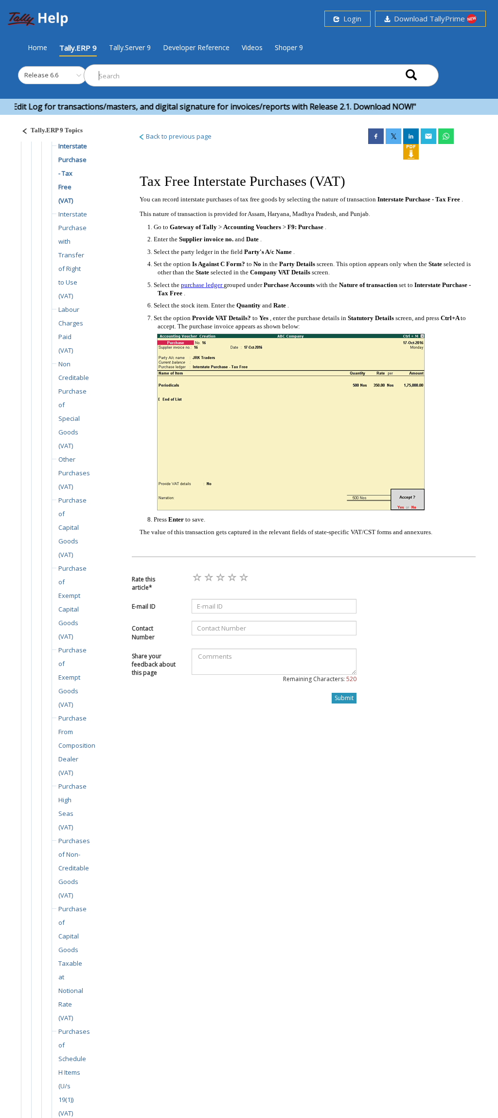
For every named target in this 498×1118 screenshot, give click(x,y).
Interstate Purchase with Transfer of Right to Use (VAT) (72, 255)
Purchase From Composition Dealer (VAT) (76, 745)
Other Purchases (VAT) (74, 473)
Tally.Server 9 (130, 47)
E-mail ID (144, 606)
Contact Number (143, 632)
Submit (344, 698)
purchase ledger (202, 285)
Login (350, 18)
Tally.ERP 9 (78, 48)
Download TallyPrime (428, 18)
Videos (252, 47)
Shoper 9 (289, 47)
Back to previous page (178, 136)
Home (37, 47)
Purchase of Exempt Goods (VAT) (72, 677)
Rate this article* (143, 583)
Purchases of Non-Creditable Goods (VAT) (74, 868)
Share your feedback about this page (154, 664)
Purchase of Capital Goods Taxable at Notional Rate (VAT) (72, 963)
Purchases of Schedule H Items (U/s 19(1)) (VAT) (74, 1072)
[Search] (411, 75)
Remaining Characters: (319, 679)
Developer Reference (196, 47)
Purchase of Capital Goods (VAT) (72, 527)
